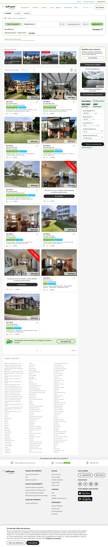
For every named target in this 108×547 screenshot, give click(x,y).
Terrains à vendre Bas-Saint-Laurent (12, 399)
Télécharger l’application (89, 1)
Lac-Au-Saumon (8, 444)
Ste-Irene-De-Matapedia (59, 433)
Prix (61, 24)
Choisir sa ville (55, 485)
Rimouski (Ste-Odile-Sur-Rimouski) (37, 392)
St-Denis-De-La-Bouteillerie (35, 428)
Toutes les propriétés (13, 24)
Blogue (54, 471)
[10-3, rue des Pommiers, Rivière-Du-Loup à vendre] (59, 262)
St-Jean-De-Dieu (58, 365)
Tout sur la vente (56, 474)
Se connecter (100, 7)
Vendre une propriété (33, 471)
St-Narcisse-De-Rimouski (59, 392)
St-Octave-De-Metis (58, 395)
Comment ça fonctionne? (32, 474)
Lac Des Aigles (7, 442)
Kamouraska (7, 433)
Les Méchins (7, 450)
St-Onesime (56, 397)
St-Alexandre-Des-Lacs (34, 407)
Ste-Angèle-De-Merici (59, 419)
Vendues (27, 13)
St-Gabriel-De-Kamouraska (35, 443)
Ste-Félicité (56, 428)
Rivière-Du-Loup (33, 397)
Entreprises (68, 7)
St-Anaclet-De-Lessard (34, 409)
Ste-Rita (55, 445)
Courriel (100, 475)
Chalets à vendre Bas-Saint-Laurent (12, 389)
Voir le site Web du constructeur (93, 94)
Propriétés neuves (29, 24)
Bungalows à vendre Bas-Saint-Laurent (13, 365)
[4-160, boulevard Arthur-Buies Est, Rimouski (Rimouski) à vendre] (22, 174)
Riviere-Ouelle (32, 394)
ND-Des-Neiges (32, 370)
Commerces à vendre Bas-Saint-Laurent (13, 407)
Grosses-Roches (8, 432)
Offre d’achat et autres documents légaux (36, 495)
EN (91, 7)
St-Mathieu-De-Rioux (59, 384)
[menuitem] (37, 475)
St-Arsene (31, 414)
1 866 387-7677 (101, 1)
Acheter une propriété (33, 484)
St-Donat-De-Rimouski (34, 430)
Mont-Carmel (32, 365)
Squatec (31, 402)
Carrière (54, 495)
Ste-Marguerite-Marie (59, 442)
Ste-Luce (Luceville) (58, 438)
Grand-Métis (7, 430)
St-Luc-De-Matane (58, 375)
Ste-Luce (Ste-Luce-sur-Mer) (60, 440)
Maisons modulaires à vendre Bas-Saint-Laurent (13, 382)
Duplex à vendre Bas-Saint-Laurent (12, 393)
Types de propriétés (73, 24)
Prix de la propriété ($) (88, 110)
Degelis (6, 427)
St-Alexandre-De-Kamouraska (36, 406)
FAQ (53, 493)
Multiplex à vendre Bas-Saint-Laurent (12, 391)
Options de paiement (31, 480)
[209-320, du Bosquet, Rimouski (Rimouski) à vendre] (22, 130)
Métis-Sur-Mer (32, 368)
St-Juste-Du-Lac (57, 372)
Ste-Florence (57, 424)
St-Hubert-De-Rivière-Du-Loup (61, 363)
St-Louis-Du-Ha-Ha (58, 373)
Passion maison (56, 482)
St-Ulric (55, 416)
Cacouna (6, 423)
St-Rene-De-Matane (58, 409)
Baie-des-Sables (8, 418)
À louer (17, 13)
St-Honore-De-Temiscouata (35, 452)
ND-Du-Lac (31, 373)
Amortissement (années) (88, 129)
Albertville (6, 413)
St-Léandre (56, 377)
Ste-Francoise (57, 426)
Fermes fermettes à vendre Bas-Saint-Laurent (13, 409)
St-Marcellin (56, 382)
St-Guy (30, 450)
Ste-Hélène (56, 430)
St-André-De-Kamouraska (35, 411)
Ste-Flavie (56, 423)
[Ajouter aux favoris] (37, 102)
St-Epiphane (32, 435)
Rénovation (55, 514)
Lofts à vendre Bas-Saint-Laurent (11, 386)
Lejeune (6, 447)
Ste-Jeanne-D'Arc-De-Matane (61, 436)
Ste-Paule (56, 443)
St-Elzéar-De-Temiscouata (35, 433)
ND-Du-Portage (32, 375)
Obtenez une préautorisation (94, 144)
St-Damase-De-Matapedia (35, 426)
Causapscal (6, 425)
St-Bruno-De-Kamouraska (35, 418)
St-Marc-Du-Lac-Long (59, 380)
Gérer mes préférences (16, 543)
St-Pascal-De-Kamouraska (60, 402)
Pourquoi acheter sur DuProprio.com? (35, 490)
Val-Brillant (56, 452)
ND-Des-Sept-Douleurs (34, 372)
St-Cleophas (32, 423)
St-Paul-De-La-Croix (58, 404)
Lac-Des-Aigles (7, 445)
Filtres (84, 24)
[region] (54, 536)
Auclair (5, 416)
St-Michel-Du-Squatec (59, 387)
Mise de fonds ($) (87, 116)
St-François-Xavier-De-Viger (35, 442)
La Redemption (7, 438)
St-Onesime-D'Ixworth (59, 399)
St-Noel (55, 394)
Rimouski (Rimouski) (33, 387)
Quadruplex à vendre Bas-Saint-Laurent (13, 396)
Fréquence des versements (89, 135)
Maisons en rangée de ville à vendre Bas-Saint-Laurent (13, 369)
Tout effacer (32, 33)
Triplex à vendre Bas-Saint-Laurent (12, 394)
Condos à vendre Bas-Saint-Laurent (12, 384)
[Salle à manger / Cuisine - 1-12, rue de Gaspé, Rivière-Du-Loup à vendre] (22, 218)
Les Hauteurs (7, 449)
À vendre (7, 13)
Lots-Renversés (7, 452)
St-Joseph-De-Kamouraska (60, 368)
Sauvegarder (65, 341)
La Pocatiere (7, 437)
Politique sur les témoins (53, 538)
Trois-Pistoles (57, 448)
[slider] (96, 113)
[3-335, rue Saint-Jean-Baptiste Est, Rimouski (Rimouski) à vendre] (59, 130)
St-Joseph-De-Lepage (59, 370)
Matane (30, 363)
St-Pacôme (56, 401)
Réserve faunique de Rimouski (36, 399)
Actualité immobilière (57, 480)
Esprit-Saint (7, 428)
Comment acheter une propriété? (34, 487)
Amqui (5, 415)
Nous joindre (85, 7)
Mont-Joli (31, 367)
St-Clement (31, 421)
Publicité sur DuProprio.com (59, 498)
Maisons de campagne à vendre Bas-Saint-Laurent (14, 373)
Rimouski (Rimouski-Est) (34, 389)
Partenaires (56, 502)
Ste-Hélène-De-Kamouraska (60, 431)
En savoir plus (93, 58)
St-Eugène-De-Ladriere (34, 436)
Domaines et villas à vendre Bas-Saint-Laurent (13, 376)
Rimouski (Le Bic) (33, 384)
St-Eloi (30, 431)
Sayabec (31, 401)
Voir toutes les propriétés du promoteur (93, 90)
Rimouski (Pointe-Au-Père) (35, 385)
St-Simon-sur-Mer (58, 413)
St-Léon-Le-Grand (58, 378)
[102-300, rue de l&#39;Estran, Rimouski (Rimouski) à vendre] (59, 218)
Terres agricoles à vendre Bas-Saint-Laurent (12, 402)
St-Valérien (56, 418)
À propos (55, 489)
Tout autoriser (32, 543)
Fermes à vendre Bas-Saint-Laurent (12, 411)
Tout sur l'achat (56, 477)
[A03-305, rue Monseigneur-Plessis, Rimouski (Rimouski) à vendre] (22, 86)
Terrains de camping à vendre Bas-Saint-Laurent (13, 405)
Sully (55, 447)
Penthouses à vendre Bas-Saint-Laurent (13, 387)
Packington (31, 377)
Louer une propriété (33, 500)
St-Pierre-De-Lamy (58, 407)
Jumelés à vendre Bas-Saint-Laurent (12, 367)
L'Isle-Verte (6, 435)
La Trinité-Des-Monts (9, 440)
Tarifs (26, 477)
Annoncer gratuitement (31, 503)
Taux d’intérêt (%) (87, 122)
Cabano (6, 421)
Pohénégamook (32, 378)
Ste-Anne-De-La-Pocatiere (60, 421)
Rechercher (95, 24)
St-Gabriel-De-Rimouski (34, 445)
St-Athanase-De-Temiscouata (35, 416)
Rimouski (31, 382)
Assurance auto (56, 508)
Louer (52, 7)
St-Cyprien (31, 424)
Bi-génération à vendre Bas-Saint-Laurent (13, 371)
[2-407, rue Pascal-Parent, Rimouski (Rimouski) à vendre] (22, 307)
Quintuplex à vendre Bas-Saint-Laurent (13, 398)
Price (30, 380)
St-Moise (56, 390)
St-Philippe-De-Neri (58, 406)
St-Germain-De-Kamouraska (35, 448)
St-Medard (56, 385)
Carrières (79, 1)
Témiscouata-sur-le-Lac (59, 450)
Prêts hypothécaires (57, 511)
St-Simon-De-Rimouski (59, 411)
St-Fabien (31, 440)
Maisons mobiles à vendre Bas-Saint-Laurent (12, 379)
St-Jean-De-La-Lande (59, 367)
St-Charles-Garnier (33, 419)
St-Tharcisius (56, 414)
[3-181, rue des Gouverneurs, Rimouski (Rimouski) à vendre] (59, 86)
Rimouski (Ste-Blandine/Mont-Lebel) (37, 390)
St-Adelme (31, 404)
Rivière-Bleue (32, 395)
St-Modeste (56, 389)
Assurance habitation (57, 506)
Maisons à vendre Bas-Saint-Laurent (12, 363)
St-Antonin (31, 413)
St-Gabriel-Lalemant (33, 447)
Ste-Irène (56, 435)
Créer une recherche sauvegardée (34, 493)
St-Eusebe (31, 438)
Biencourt (6, 420)
